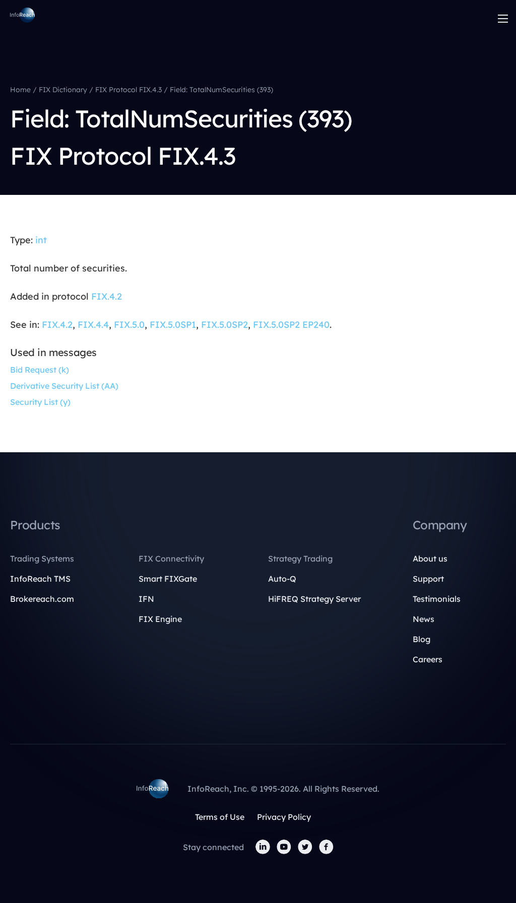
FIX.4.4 (93, 324)
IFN (146, 599)
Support (428, 579)
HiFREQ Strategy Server (314, 599)
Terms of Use (219, 817)
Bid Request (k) (39, 370)
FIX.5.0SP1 (173, 324)
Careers (427, 659)
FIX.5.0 (129, 324)
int (41, 240)
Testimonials (437, 599)
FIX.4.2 (106, 296)
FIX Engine (160, 619)
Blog (421, 639)
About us (430, 558)
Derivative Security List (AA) (64, 386)
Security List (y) (40, 402)
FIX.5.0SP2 (224, 324)
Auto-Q (282, 579)
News (423, 619)
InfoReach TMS (40, 579)
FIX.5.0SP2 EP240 (291, 324)
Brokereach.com (42, 599)
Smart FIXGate (168, 579)
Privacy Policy (284, 817)
